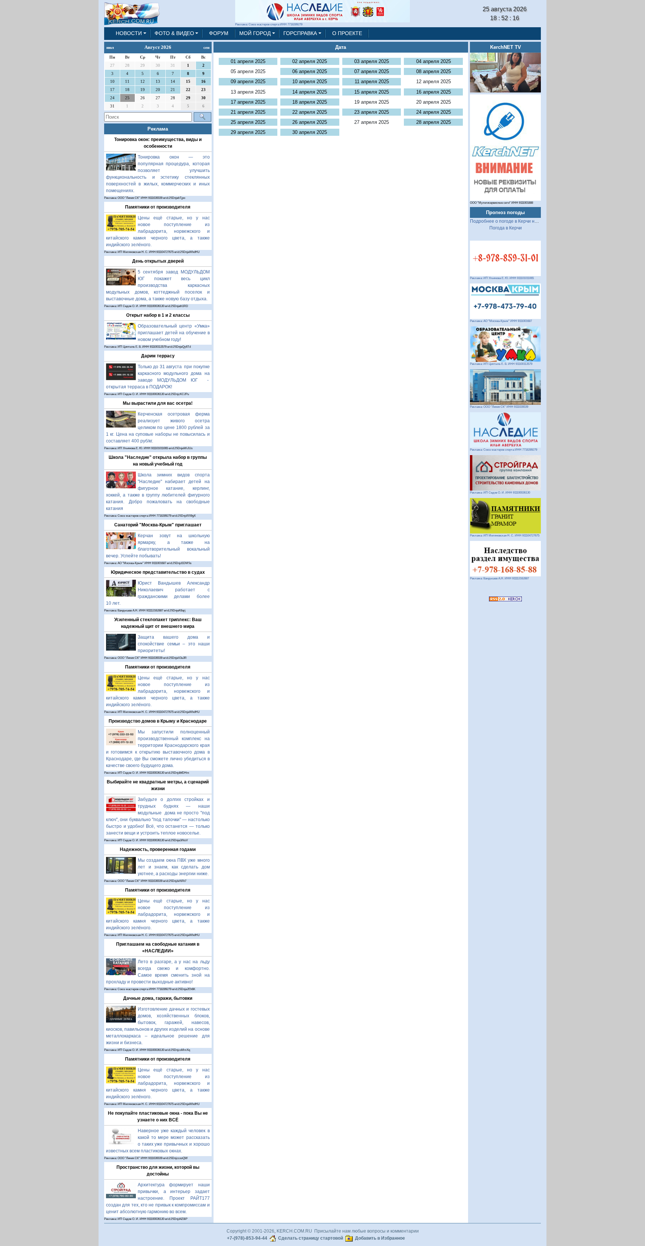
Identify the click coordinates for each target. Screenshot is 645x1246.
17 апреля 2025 (248, 102)
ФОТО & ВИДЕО (174, 33)
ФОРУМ (218, 33)
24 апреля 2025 (433, 112)
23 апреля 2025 (371, 112)
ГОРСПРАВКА (300, 33)
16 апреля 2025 (433, 92)
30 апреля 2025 (309, 132)
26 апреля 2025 (309, 122)
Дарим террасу (158, 356)
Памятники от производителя (157, 207)
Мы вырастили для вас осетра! (158, 403)
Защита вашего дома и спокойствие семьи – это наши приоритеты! (174, 644)
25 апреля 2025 (248, 122)
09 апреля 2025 (248, 81)
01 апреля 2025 (248, 61)
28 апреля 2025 (433, 122)
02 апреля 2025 (309, 61)
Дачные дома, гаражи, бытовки (157, 998)
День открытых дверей (158, 261)
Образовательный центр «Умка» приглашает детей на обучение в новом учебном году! (174, 332)
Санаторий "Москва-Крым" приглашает (158, 524)
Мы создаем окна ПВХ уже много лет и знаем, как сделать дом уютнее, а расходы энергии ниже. (174, 867)
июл (110, 47)
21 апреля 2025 (248, 112)
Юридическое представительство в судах (158, 572)
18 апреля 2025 (309, 102)
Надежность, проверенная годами (158, 849)
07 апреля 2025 (371, 71)
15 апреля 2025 (371, 92)
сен (206, 47)
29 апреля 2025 (248, 132)
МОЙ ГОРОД (255, 33)
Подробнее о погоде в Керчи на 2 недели (514, 221)
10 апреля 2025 (309, 81)
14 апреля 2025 (309, 92)
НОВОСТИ (129, 33)
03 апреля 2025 (371, 61)
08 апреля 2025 (433, 71)
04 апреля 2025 (433, 61)
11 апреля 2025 (372, 81)
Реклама (157, 129)
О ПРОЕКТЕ (347, 33)
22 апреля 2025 (309, 112)
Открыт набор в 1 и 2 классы (158, 315)
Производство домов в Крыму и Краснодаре (158, 721)
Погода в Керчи (505, 228)
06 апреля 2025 (309, 71)
